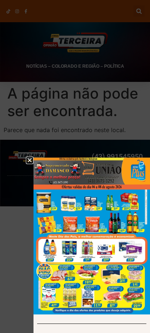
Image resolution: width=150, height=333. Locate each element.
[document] (75, 166)
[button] (29, 160)
